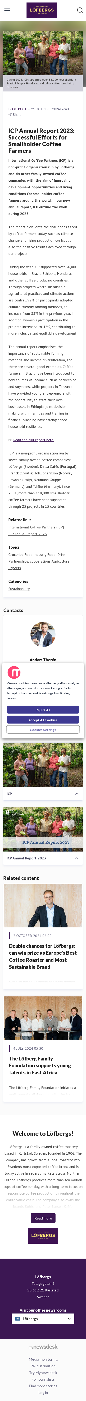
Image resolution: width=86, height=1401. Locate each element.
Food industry (35, 554)
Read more (43, 1218)
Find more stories (43, 1386)
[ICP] (43, 765)
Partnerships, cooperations (29, 561)
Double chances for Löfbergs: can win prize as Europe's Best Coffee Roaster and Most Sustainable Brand (43, 956)
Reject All (43, 710)
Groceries (15, 554)
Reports (14, 567)
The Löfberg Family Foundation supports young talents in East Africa (40, 1065)
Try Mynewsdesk (43, 1372)
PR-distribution (43, 1366)
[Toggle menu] (7, 10)
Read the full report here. (33, 439)
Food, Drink (56, 554)
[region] (43, 700)
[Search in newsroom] (80, 10)
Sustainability (19, 588)
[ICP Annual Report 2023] (43, 829)
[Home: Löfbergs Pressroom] (42, 10)
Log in (43, 1392)
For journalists (43, 1379)
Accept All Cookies (42, 720)
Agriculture (60, 561)
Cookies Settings (43, 729)
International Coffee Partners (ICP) (36, 527)
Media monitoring (43, 1359)
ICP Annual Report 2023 (27, 533)
